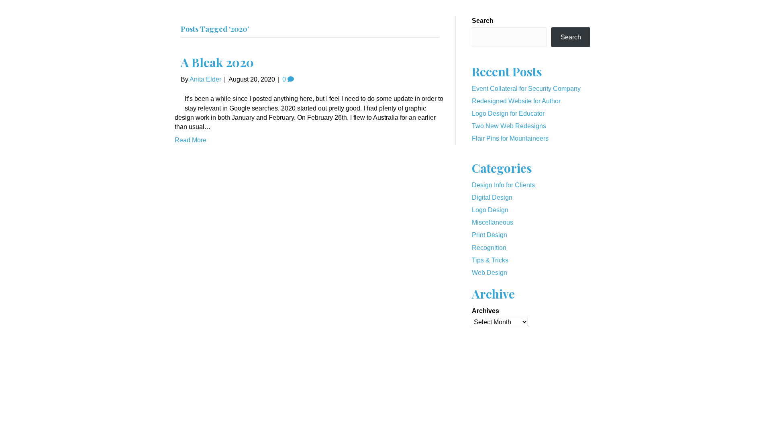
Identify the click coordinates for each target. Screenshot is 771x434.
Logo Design (490, 210)
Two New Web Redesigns (509, 126)
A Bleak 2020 (217, 62)
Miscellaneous (492, 222)
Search (483, 20)
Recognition (489, 247)
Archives (485, 310)
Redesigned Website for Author (516, 101)
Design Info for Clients (503, 185)
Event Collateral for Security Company (526, 88)
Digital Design (492, 197)
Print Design (489, 234)
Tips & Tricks (490, 260)
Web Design (489, 272)
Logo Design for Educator (508, 113)
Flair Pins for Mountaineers (510, 138)
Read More (190, 140)
